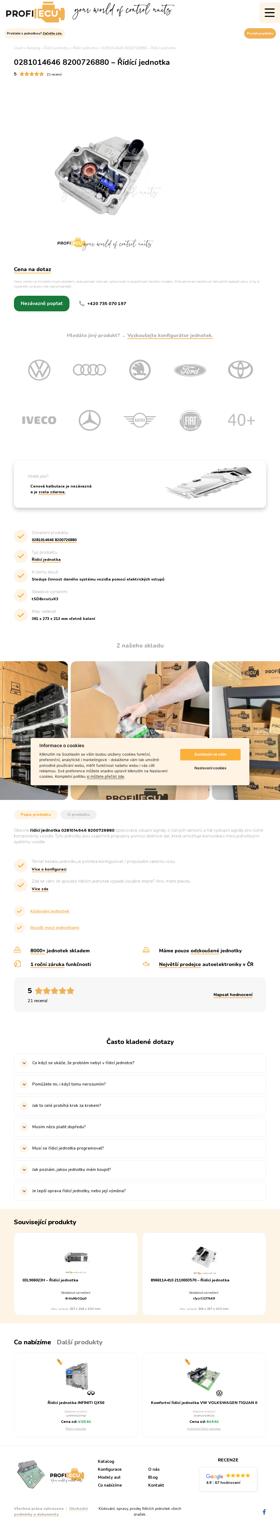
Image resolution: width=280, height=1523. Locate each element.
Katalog (106, 1461)
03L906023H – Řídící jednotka (50, 1280)
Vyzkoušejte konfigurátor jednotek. (170, 335)
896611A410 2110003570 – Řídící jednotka (190, 1280)
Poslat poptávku (260, 33)
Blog (153, 1477)
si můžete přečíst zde (105, 776)
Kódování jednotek (49, 911)
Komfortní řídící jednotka (204, 1429)
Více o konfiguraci (49, 869)
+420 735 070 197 (106, 304)
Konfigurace (110, 1469)
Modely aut (109, 1477)
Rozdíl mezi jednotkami (54, 928)
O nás (154, 1469)
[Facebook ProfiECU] (264, 1512)
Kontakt (156, 1485)
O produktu (78, 814)
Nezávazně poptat (42, 303)
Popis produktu (36, 814)
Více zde (40, 889)
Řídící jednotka (76, 1429)
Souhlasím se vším (210, 754)
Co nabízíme (110, 1485)
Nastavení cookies (210, 768)
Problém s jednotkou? (34, 33)
